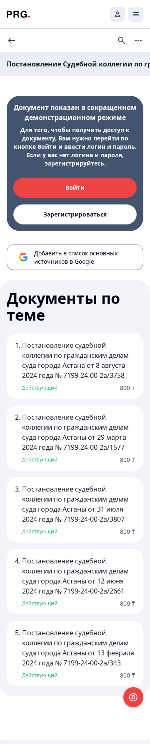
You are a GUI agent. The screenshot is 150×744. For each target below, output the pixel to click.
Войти (75, 187)
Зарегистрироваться (75, 214)
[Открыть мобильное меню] (135, 14)
